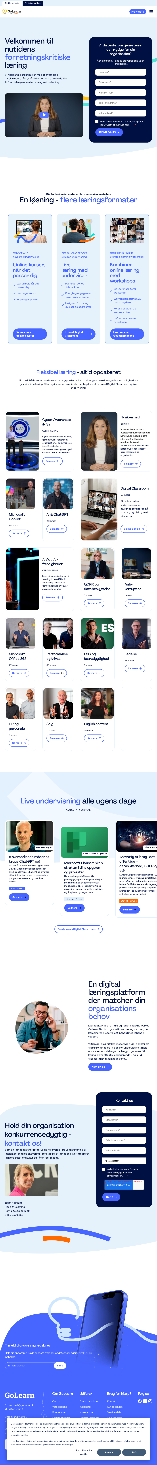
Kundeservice (115, 1406)
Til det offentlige (32, 3)
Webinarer (85, 1406)
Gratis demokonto (90, 1401)
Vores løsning (59, 1406)
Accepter (109, 1452)
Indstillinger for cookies (84, 1452)
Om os (56, 1401)
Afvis (134, 1452)
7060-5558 (16, 1409)
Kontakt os (113, 1401)
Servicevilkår (114, 1412)
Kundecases (59, 1412)
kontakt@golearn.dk (17, 1210)
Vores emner (87, 1412)
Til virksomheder (12, 3)
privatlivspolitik (121, 124)
